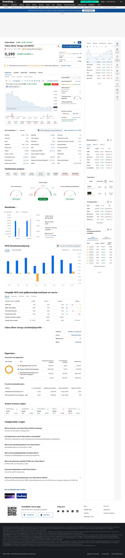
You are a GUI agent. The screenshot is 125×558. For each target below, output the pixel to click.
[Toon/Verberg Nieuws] (43, 81)
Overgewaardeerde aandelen (109, 7)
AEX (88, 62)
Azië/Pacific (78, 7)
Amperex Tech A (72, 408)
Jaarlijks (7, 250)
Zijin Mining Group (26, 408)
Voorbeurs (30, 7)
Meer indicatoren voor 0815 (72, 130)
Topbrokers (91, 177)
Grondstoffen (102, 43)
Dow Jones (89, 70)
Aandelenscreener (81, 4)
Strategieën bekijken (65, 65)
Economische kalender (69, 4)
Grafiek (16, 72)
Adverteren (106, 509)
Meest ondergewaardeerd (93, 238)
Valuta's (89, 43)
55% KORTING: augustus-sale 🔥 (90, 1)
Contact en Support (108, 513)
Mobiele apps (88, 509)
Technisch (32, 72)
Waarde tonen (75, 53)
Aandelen (6, 7)
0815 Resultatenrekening (17, 246)
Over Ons (106, 506)
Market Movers (92, 140)
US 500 (88, 67)
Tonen (33, 320)
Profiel (13, 76)
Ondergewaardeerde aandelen (94, 7)
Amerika (59, 7)
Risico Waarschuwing (117, 554)
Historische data (28, 76)
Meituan (55, 408)
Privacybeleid (105, 554)
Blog (85, 506)
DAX (88, 72)
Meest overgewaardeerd (106, 238)
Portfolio (86, 513)
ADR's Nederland (52, 7)
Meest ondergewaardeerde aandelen (94, 231)
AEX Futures (90, 64)
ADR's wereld (43, 7)
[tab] (8, 174)
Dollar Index (90, 75)
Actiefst (89, 144)
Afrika (84, 7)
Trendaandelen (92, 202)
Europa (64, 7)
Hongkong (78, 342)
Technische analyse (14, 169)
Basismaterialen (76, 335)
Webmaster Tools (89, 516)
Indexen (95, 43)
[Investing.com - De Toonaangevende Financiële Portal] (9, 2)
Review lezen (111, 187)
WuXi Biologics (10, 408)
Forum (40, 72)
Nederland (23, 7)
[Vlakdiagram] (10, 81)
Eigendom (19, 76)
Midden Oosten (70, 7)
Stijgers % (95, 144)
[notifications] (118, 1)
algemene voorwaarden (93, 554)
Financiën (24, 72)
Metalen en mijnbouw (74, 331)
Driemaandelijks (17, 250)
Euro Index (89, 78)
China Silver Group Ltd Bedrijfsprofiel (23, 327)
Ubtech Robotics (41, 408)
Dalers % (102, 144)
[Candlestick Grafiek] (6, 81)
